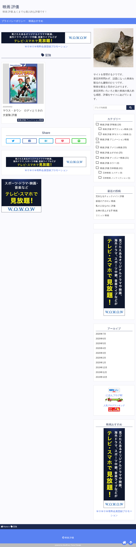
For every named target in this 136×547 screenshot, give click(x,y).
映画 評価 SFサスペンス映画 (115, 134)
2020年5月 (101, 343)
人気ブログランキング (114, 405)
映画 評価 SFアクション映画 (115, 129)
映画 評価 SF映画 (108, 124)
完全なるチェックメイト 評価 (110, 196)
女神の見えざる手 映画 (107, 210)
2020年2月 (101, 358)
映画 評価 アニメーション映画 (30, 120)
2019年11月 (101, 372)
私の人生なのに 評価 (105, 206)
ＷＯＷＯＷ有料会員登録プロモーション (46, 46)
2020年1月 (101, 362)
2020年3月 (101, 353)
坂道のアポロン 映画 (105, 201)
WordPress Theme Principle (72, 545)
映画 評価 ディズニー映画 (112, 158)
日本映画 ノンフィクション (115, 178)
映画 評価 (11, 7)
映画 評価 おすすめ (109, 152)
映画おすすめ (36, 21)
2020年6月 (101, 338)
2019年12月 (101, 367)
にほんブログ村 (114, 395)
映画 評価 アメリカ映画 (111, 147)
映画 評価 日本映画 (109, 168)
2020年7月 (101, 334)
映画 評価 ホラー (108, 163)
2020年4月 (101, 348)
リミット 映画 (102, 215)
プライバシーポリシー (14, 21)
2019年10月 (101, 377)
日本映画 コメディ (111, 173)
